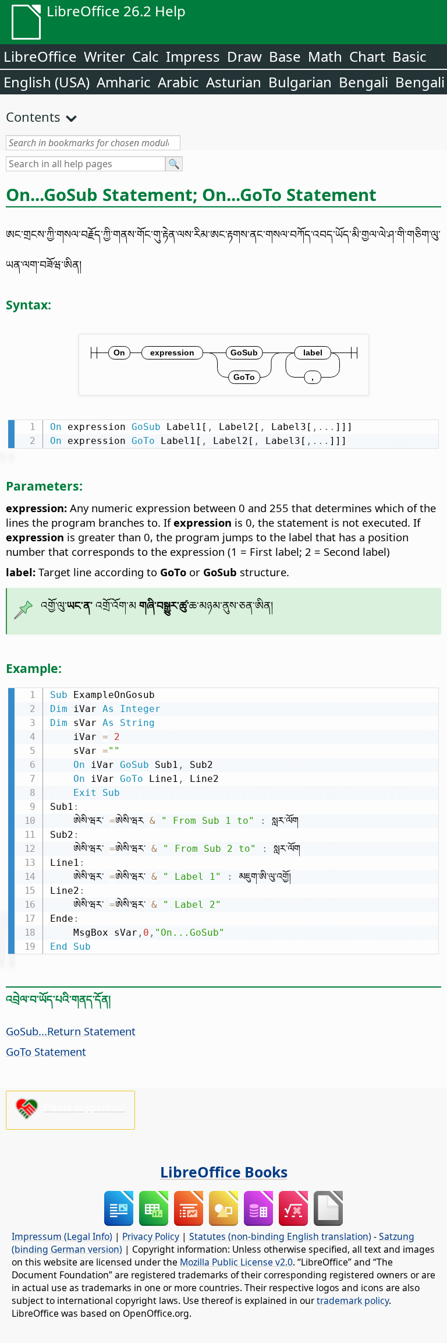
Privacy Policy (150, 1236)
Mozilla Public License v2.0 (236, 1262)
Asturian (233, 81)
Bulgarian (300, 81)
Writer (104, 56)
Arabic (178, 81)
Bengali (363, 81)
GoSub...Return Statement (71, 1031)
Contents (33, 116)
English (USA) (46, 81)
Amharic (124, 81)
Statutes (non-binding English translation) (280, 1236)
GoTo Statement (46, 1051)
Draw (244, 56)
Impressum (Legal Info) (62, 1236)
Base (285, 56)
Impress (193, 56)
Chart (367, 56)
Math (325, 56)
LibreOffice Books (224, 1172)
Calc (145, 56)
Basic (409, 56)
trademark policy (353, 1300)
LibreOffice (40, 56)
